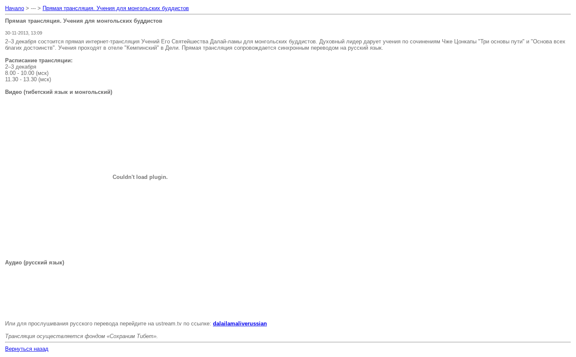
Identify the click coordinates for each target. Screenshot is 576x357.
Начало (14, 8)
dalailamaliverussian (240, 323)
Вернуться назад (26, 349)
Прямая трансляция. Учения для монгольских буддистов (116, 8)
